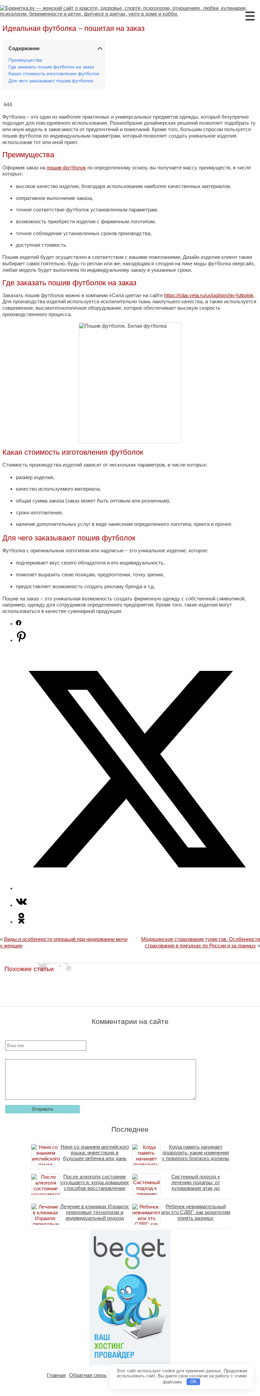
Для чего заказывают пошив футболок (50, 80)
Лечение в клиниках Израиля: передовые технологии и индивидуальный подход (94, 1212)
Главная (56, 1375)
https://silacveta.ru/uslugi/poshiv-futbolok (209, 295)
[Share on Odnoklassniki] (21, 922)
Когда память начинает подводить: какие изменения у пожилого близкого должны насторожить (195, 1155)
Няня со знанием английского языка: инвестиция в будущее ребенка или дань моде (95, 1155)
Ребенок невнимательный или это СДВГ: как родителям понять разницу (195, 1212)
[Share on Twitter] (137, 888)
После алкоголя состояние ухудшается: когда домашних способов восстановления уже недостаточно (94, 1185)
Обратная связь (88, 1375)
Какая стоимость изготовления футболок (53, 73)
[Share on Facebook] (18, 624)
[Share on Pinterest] (21, 640)
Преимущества (25, 60)
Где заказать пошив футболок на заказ (51, 66)
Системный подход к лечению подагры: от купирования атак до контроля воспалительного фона (195, 1188)
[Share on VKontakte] (21, 905)
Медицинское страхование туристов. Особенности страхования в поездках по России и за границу (200, 942)
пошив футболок (66, 167)
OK (193, 1381)
